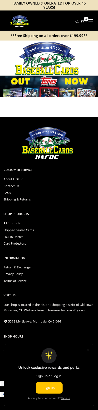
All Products (12, 223)
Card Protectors (15, 243)
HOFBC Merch (14, 237)
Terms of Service (15, 281)
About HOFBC (13, 179)
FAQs (7, 192)
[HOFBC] (20, 21)
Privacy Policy (13, 274)
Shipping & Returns (17, 199)
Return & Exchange (17, 267)
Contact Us (11, 186)
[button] (76, 21)
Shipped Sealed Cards (19, 230)
